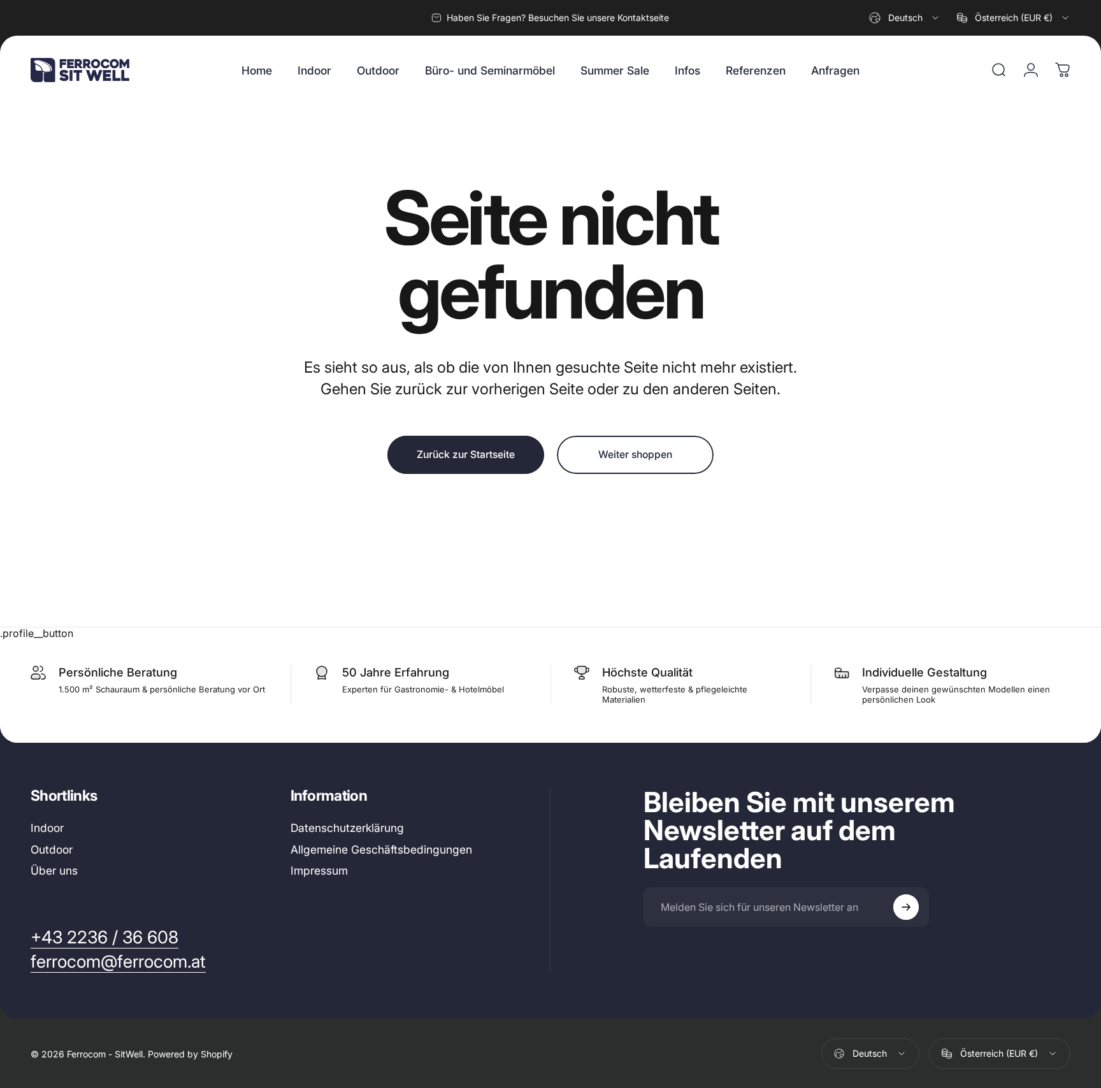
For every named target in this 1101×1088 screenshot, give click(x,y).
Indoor (47, 827)
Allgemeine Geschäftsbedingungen (381, 849)
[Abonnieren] (906, 907)
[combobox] (904, 18)
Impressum (319, 871)
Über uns (54, 871)
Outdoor (52, 849)
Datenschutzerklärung (347, 827)
